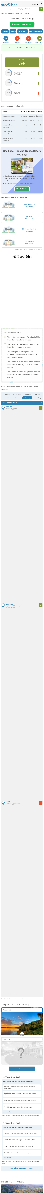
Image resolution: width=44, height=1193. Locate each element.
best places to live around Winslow (17, 999)
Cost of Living (17, 394)
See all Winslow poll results (22, 1168)
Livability (33, 4)
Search (3, 13)
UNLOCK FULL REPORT (23, 24)
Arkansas (11, 13)
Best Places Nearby (35, 31)
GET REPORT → (22, 189)
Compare (22, 1069)
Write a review (6, 1115)
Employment (27, 394)
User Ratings (37, 398)
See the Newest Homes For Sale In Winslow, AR (27, 250)
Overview (5, 31)
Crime (17, 398)
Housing (27, 398)
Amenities (7, 398)
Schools (37, 394)
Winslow (19, 13)
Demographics (22, 31)
